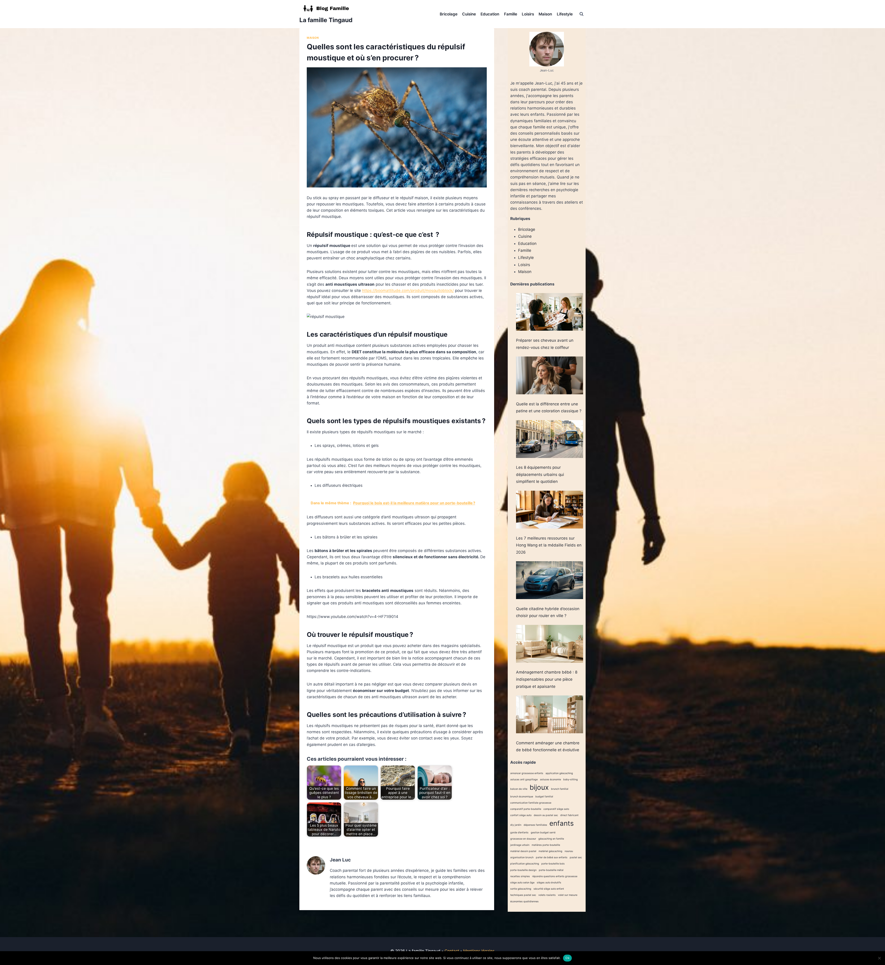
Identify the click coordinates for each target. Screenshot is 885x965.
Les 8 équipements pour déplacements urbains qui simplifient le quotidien (540, 474)
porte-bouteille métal (551, 870)
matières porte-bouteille (546, 844)
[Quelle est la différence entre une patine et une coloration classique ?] (549, 375)
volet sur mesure (567, 895)
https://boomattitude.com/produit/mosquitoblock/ (408, 290)
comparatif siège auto (556, 809)
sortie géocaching (520, 888)
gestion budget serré (543, 832)
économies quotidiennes (524, 901)
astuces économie (550, 779)
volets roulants (547, 895)
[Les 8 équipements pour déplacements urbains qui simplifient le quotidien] (549, 439)
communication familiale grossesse (530, 802)
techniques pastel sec (523, 895)
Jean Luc (340, 860)
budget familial (544, 796)
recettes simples (520, 876)
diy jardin (515, 824)
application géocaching (559, 773)
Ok (567, 958)
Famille (510, 14)
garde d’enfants (519, 832)
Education (490, 14)
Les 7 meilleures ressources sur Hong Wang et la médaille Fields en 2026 (548, 545)
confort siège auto (520, 815)
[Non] (879, 958)
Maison (545, 14)
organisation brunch (522, 857)
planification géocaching (524, 863)
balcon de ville (518, 788)
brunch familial (559, 788)
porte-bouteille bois (553, 863)
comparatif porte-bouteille (525, 809)
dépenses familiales (535, 824)
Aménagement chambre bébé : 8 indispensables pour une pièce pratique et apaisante (546, 679)
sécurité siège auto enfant (549, 888)
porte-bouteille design (523, 870)
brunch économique (521, 796)
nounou (569, 851)
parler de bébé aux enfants (551, 857)
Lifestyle (565, 14)
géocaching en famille (551, 838)
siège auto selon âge (522, 882)
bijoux (539, 787)
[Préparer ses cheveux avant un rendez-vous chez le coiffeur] (549, 312)
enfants (561, 823)
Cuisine (469, 14)
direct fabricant (569, 815)
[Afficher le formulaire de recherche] (581, 14)
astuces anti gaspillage (524, 779)
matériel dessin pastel (523, 851)
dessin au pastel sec (546, 815)
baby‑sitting (570, 779)
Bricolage (448, 14)
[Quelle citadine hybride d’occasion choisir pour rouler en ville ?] (549, 580)
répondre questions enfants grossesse (554, 876)
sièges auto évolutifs (549, 882)
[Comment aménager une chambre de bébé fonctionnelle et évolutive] (549, 714)
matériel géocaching (550, 851)
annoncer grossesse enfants (526, 773)
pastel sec (576, 857)
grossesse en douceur (523, 838)
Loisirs (528, 14)
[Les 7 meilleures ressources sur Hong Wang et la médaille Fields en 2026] (549, 510)
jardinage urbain (519, 844)
